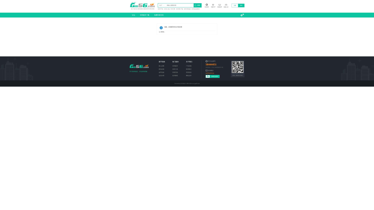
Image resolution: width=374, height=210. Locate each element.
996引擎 (172, 9)
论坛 (133, 15)
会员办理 (161, 75)
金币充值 (161, 72)
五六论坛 (182, 83)
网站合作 (188, 75)
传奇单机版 (187, 9)
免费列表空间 (159, 15)
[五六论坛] (142, 5)
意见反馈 (161, 69)
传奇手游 (160, 9)
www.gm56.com (196, 83)
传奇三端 (167, 9)
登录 (241, 5)
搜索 (198, 5)
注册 (235, 5)
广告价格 (188, 66)
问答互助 (175, 72)
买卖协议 (188, 72)
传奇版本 (175, 66)
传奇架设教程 (195, 9)
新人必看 (161, 66)
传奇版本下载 (144, 15)
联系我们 (188, 69)
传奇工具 (175, 69)
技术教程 (175, 75)
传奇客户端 (179, 9)
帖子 (161, 5)
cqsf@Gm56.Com (210, 73)
